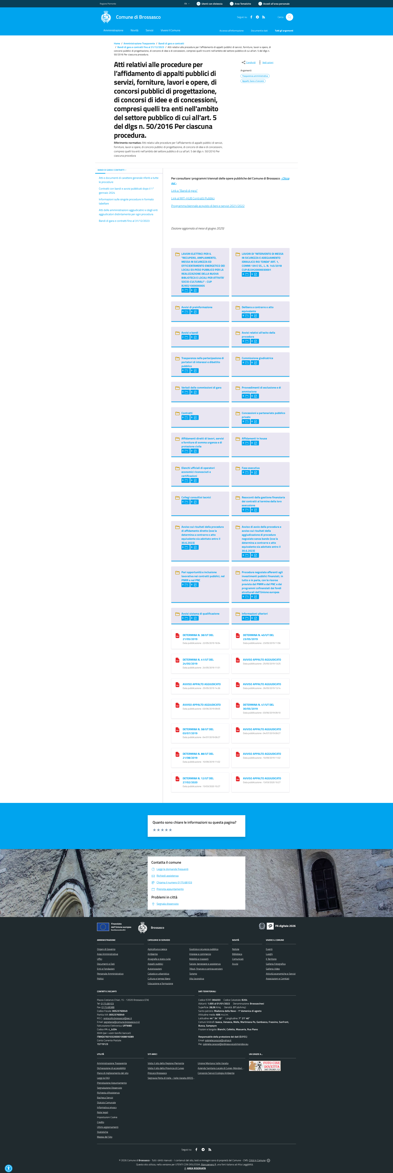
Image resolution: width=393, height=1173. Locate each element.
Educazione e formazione (160, 983)
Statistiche (102, 1132)
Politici (100, 978)
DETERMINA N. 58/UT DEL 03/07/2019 (198, 731)
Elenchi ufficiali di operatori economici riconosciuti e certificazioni (198, 472)
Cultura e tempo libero (159, 978)
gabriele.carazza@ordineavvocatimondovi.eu (225, 1044)
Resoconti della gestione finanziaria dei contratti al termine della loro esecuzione (263, 501)
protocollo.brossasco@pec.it (117, 1018)
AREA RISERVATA (196, 1168)
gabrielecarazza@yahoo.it (218, 1040)
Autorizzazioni (155, 969)
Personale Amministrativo (110, 973)
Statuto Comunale (106, 1102)
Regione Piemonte (108, 3)
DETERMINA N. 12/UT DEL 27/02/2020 (198, 780)
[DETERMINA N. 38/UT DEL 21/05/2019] (177, 635)
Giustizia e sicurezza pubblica (203, 949)
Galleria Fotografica (276, 964)
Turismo (193, 973)
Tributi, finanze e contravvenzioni (206, 969)
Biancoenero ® (208, 1164)
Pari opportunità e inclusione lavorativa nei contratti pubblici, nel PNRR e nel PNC (203, 576)
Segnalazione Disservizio (109, 1088)
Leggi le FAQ (103, 1078)
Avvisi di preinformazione (196, 307)
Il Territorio (271, 959)
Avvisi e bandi (189, 333)
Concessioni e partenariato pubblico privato (263, 415)
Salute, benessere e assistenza (205, 964)
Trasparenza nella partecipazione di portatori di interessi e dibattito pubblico (202, 362)
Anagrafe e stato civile (159, 959)
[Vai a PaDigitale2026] (277, 926)
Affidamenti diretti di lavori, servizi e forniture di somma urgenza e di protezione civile (202, 442)
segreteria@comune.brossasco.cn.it (122, 1022)
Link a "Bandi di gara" (184, 190)
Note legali (102, 1112)
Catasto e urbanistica (158, 973)
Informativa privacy (107, 1107)
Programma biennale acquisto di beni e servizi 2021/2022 (208, 205)
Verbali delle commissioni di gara (201, 387)
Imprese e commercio (200, 954)
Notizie (235, 949)
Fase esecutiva (251, 468)
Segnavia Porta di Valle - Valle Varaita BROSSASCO (174, 1078)
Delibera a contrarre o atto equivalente (258, 309)
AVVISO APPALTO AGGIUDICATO (262, 660)
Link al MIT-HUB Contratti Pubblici (193, 198)
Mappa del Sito (104, 1137)
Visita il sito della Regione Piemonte (166, 1063)
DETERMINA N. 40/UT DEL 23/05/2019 (258, 637)
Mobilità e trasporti (198, 959)
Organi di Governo (106, 949)
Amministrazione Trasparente (139, 43)
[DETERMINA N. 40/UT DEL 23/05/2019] (237, 635)
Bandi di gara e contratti (171, 43)
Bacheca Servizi (105, 1097)
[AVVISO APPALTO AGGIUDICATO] (237, 660)
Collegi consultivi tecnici (196, 497)
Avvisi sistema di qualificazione (200, 613)
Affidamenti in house (254, 438)
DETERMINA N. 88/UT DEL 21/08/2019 (198, 756)
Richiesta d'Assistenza (108, 1092)
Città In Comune (257, 1160)
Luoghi (269, 954)
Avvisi (235, 964)
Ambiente (153, 954)
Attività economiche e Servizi (281, 973)
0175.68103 (107, 1003)
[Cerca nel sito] (289, 17)
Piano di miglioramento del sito (112, 1073)
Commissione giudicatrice (257, 358)
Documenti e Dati (106, 964)
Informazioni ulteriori (255, 613)
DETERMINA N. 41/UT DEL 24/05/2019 (198, 662)
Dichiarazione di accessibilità (111, 1068)
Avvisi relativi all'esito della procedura (258, 335)
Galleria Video (273, 969)
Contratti (187, 413)
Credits (100, 1122)
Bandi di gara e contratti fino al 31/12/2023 (140, 47)
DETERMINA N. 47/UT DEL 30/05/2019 (258, 707)
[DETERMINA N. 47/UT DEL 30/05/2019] (237, 705)
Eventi (269, 949)
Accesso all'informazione (232, 30)
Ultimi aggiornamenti (107, 1127)
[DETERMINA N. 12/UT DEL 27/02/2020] (177, 779)
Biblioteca (237, 954)
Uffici (99, 959)
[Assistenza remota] (268, 1160)
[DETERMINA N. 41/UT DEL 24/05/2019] (177, 660)
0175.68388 (107, 1007)
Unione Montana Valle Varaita (213, 1063)
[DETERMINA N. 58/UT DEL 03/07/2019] (177, 729)
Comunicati (237, 959)
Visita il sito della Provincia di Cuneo (166, 1068)
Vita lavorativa (196, 978)
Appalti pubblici (155, 964)
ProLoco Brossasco (157, 1073)
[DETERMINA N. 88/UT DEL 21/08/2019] (177, 754)
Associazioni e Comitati (277, 978)
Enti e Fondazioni (106, 969)
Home (117, 43)
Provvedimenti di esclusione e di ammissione (261, 389)
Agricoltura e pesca (157, 949)
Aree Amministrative (107, 954)
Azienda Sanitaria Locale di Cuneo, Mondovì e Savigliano (226, 1068)
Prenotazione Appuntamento (112, 1083)
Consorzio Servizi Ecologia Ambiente (216, 1073)
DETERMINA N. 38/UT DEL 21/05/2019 (198, 637)
